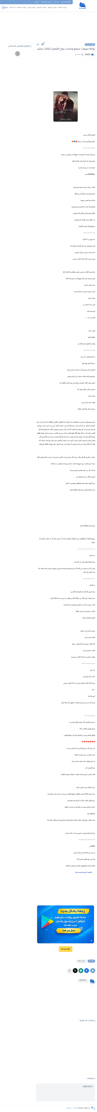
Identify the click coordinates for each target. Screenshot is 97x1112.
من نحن (56, 2)
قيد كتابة (12, 7)
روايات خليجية (41, 7)
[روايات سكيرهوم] (82, 5)
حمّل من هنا (65, 949)
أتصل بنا (36, 2)
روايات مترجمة (22, 7)
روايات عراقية (52, 7)
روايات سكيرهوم (71, 1108)
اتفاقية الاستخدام (66, 2)
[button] (86, 970)
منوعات (5, 7)
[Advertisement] (48, 28)
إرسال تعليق (88, 1086)
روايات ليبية (32, 7)
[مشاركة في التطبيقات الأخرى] (69, 970)
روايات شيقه (90, 44)
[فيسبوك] (3, 2)
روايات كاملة (62, 7)
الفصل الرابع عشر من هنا (83, 872)
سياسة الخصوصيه (46, 2)
